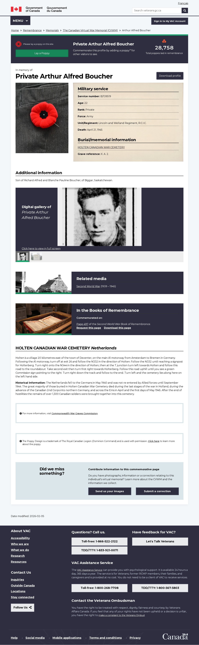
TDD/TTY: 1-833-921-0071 (99, 550)
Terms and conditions (105, 638)
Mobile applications (67, 638)
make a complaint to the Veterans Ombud (122, 615)
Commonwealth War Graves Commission (75, 413)
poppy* (126, 50)
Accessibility (20, 538)
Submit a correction (157, 491)
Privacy (135, 638)
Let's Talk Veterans (160, 541)
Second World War (88, 286)
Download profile (170, 75)
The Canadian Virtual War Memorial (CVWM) (90, 30)
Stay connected (22, 597)
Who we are (20, 544)
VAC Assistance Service (89, 570)
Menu (18, 21)
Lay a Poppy (42, 53)
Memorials (52, 30)
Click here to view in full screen (41, 248)
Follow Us (24, 609)
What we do (20, 550)
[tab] (23, 256)
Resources (18, 562)
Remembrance (32, 30)
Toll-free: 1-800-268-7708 (99, 588)
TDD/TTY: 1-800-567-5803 (160, 588)
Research (18, 556)
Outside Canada (23, 585)
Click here (153, 441)
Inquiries (17, 579)
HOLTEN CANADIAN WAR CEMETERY (101, 147)
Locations (18, 591)
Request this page (88, 327)
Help (14, 638)
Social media (35, 638)
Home (15, 30)
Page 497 (82, 324)
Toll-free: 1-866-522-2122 (99, 541)
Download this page (117, 327)
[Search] (185, 10)
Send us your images (109, 491)
